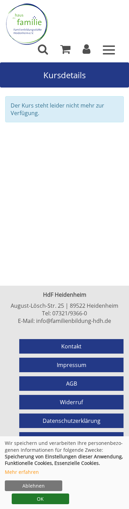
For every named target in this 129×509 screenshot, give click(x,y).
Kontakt (71, 346)
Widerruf (71, 402)
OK (40, 499)
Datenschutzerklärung (71, 421)
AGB (71, 383)
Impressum (71, 365)
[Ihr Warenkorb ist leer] (65, 51)
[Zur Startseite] (64, 24)
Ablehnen (33, 485)
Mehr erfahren (22, 472)
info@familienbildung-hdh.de (73, 321)
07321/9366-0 (69, 313)
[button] (86, 51)
